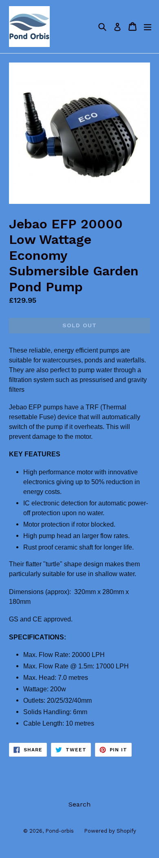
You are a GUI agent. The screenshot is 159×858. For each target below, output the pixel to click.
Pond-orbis (59, 831)
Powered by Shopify (110, 831)
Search (79, 804)
